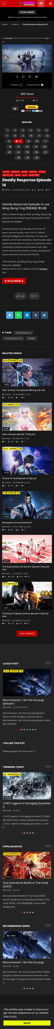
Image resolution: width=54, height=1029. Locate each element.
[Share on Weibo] (44, 315)
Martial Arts (8, 175)
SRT (17, 405)
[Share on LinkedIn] (27, 315)
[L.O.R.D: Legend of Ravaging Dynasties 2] (27, 785)
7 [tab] (35, 729)
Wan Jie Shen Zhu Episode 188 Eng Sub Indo (23, 390)
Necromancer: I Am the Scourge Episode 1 (23, 701)
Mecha (17, 175)
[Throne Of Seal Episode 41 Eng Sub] (27, 461)
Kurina (8, 190)
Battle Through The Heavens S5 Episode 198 (27, 17)
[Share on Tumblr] (35, 315)
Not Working (8, 38)
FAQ (47, 38)
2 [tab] (21, 729)
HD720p (10, 584)
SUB (20, 361)
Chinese (24, 172)
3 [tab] (24, 729)
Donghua (33, 172)
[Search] (50, 3)
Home (4, 24)
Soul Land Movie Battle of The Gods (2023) (25, 884)
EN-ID (5, 361)
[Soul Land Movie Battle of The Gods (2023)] (27, 865)
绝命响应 (31, 338)
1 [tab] (18, 729)
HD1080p (13, 361)
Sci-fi (24, 175)
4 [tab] (27, 729)
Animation (15, 172)
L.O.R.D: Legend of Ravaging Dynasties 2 (27, 805)
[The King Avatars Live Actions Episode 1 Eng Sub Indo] (27, 549)
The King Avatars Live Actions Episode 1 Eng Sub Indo (25, 568)
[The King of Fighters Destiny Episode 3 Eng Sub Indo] (27, 596)
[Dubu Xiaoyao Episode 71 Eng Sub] (27, 417)
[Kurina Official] (27, 3)
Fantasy (42, 172)
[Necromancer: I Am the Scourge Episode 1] (27, 682)
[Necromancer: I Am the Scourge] (27, 944)
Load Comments (27, 633)
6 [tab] (33, 729)
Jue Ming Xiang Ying (13, 338)
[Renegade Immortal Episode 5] (27, 505)
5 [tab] (30, 729)
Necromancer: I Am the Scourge (23, 962)
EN (4, 405)
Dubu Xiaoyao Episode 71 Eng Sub (18, 434)
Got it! (27, 1022)
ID (16, 584)
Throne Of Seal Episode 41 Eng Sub (19, 478)
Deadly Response (23, 332)
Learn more (10, 1016)
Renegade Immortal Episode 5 (17, 522)
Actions (15, 24)
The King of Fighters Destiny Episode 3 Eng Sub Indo (25, 615)
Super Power (34, 175)
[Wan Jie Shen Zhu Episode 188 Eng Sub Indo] (27, 373)
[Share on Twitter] (9, 315)
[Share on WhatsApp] (18, 315)
